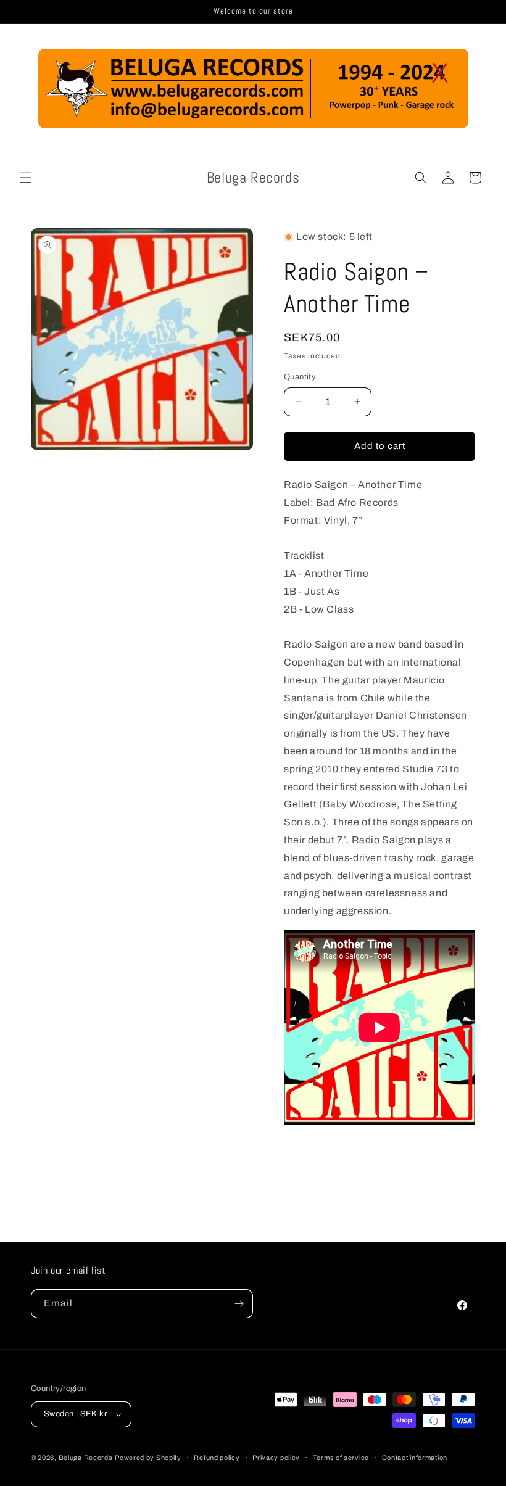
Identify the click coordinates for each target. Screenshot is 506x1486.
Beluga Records (86, 1457)
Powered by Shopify (148, 1457)
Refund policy (216, 1457)
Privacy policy (276, 1457)
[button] (25, 177)
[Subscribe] (238, 1303)
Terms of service (341, 1457)
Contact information (414, 1457)
